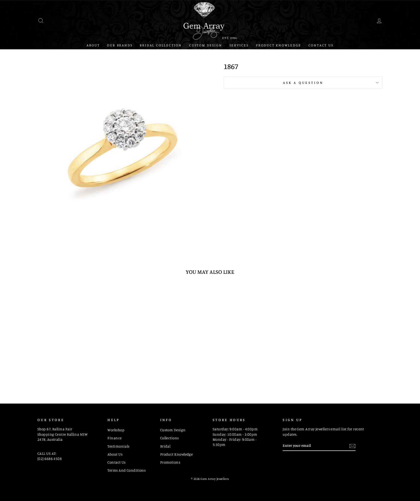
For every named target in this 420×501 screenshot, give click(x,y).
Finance (114, 438)
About (93, 45)
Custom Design (205, 45)
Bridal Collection (161, 45)
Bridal (165, 446)
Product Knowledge (278, 45)
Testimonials (118, 446)
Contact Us (320, 45)
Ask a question (303, 82)
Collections (169, 438)
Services (239, 45)
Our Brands (119, 45)
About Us (114, 454)
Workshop (115, 430)
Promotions (170, 462)
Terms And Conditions (126, 470)
